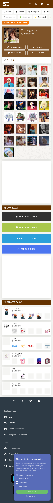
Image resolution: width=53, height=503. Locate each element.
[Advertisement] (26, 182)
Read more (32, 470)
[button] (36, 4)
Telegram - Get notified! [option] (18, 435)
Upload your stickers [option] (17, 429)
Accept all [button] (32, 492)
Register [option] (12, 423)
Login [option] (11, 417)
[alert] (32, 477)
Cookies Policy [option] (14, 448)
